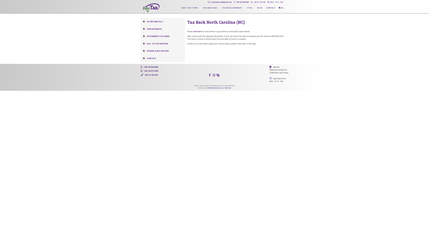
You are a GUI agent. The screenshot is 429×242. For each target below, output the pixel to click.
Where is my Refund (158, 51)
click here (197, 31)
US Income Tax (154, 21)
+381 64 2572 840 (151, 71)
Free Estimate (154, 29)
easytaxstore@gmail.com (221, 2)
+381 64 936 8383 (242, 2)
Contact (151, 58)
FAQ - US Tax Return (157, 43)
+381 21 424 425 (259, 2)
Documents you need (158, 36)
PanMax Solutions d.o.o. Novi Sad (219, 88)
